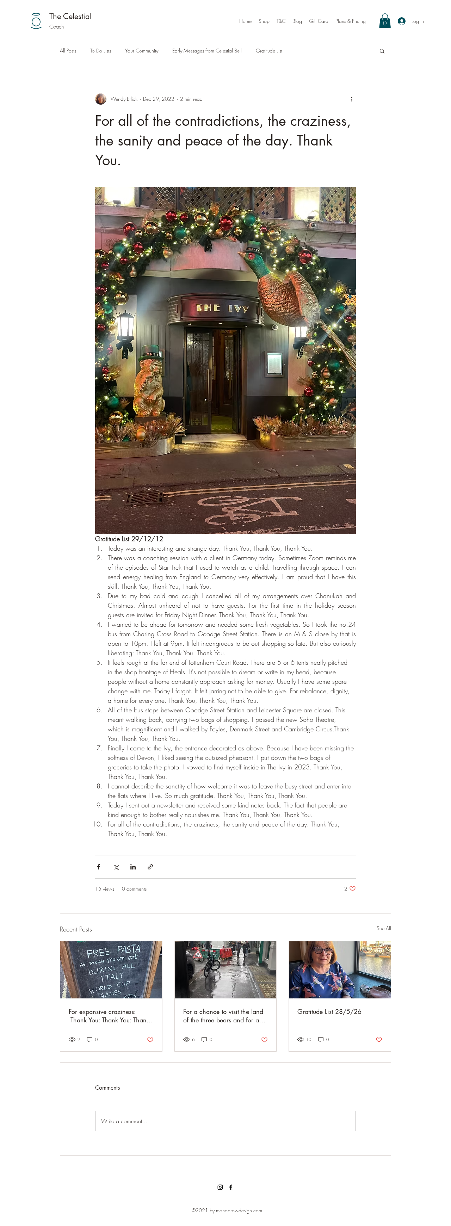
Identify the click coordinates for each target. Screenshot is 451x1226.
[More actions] (351, 99)
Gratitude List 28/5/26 (329, 1011)
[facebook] (230, 1187)
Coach (56, 26)
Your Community (141, 50)
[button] (385, 20)
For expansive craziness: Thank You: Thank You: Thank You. (109, 1015)
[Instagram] (220, 1187)
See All (384, 928)
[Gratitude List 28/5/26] (340, 969)
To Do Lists (100, 50)
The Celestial (70, 16)
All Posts (68, 50)
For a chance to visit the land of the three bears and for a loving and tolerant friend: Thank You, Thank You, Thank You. (223, 1015)
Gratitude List (269, 50)
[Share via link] (150, 866)
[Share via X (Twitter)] (115, 866)
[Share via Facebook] (98, 866)
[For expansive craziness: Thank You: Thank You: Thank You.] (111, 969)
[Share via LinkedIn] (133, 866)
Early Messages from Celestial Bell (207, 50)
